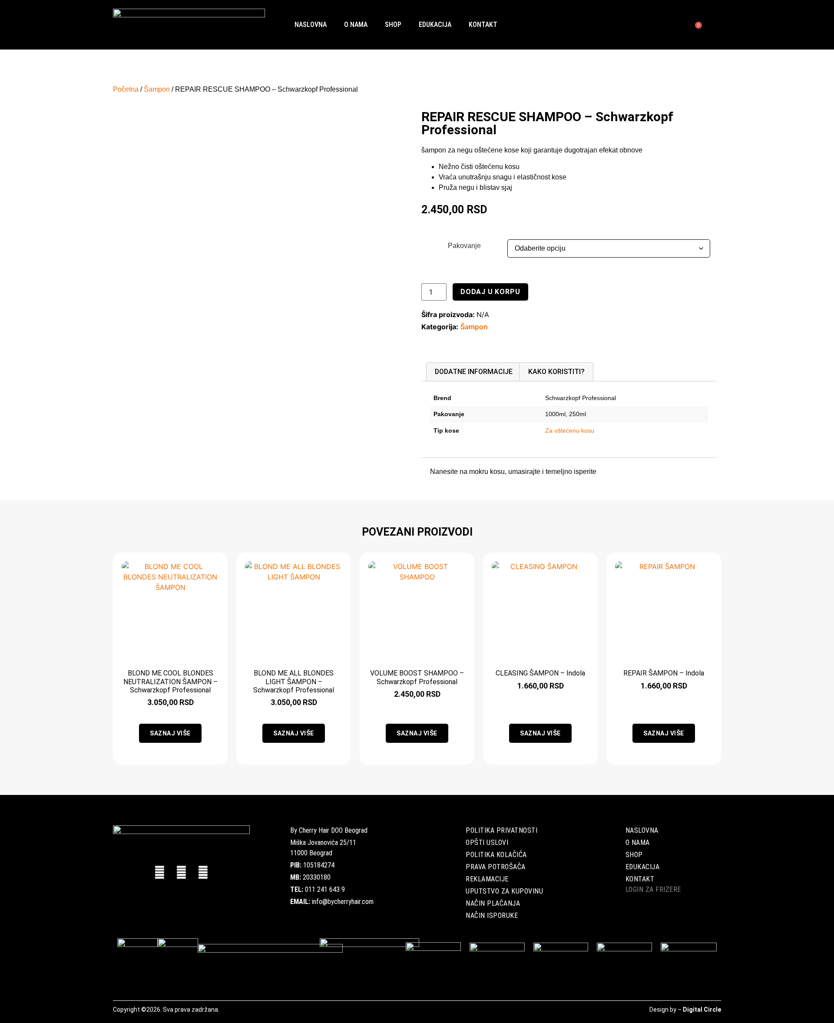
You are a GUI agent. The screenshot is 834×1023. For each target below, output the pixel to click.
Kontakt (483, 24)
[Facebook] (159, 872)
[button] (680, 25)
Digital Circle (702, 1009)
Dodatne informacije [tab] (474, 371)
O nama (355, 24)
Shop (393, 24)
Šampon (157, 89)
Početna (126, 89)
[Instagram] (203, 872)
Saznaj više (170, 733)
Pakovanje (464, 245)
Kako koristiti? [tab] (556, 371)
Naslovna (311, 24)
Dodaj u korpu (490, 292)
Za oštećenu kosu (569, 430)
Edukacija (435, 24)
